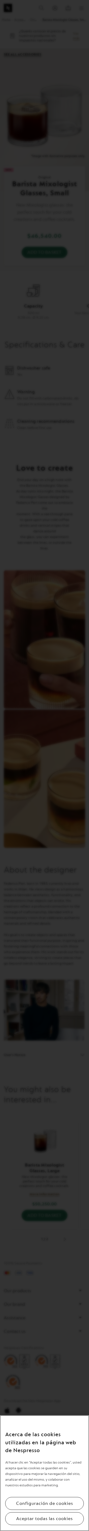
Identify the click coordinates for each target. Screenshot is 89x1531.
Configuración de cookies (44, 1503)
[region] (44, 1473)
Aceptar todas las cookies (44, 1518)
